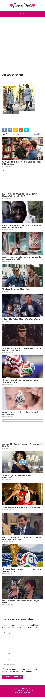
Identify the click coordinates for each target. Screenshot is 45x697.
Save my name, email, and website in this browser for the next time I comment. (20, 670)
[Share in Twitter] (26, 130)
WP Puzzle (26, 692)
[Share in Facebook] (4, 130)
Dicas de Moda (19, 689)
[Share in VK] (10, 130)
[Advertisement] (22, 45)
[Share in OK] (15, 130)
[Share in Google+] (21, 130)
